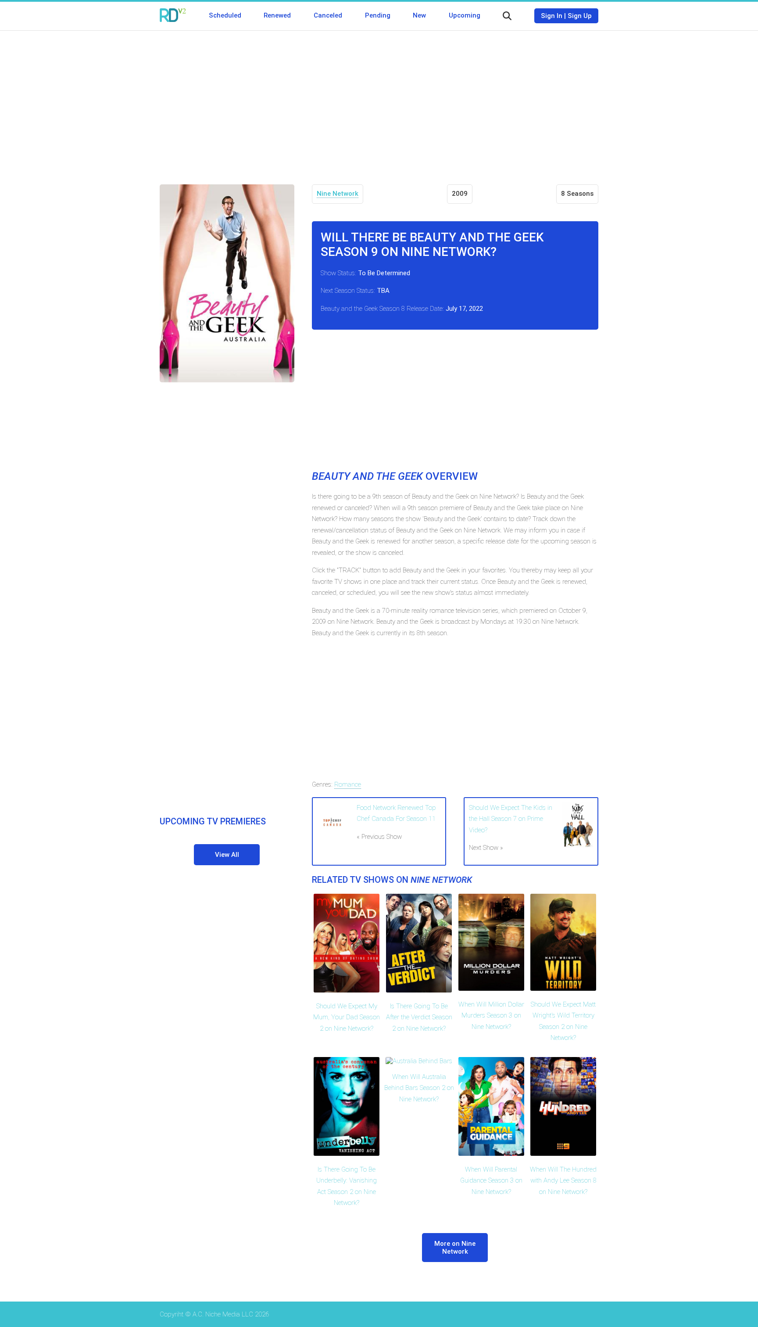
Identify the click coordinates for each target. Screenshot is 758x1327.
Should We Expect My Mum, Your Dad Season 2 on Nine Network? (346, 1017)
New (419, 15)
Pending (377, 15)
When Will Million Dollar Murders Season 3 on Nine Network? (491, 1015)
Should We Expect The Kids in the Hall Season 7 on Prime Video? (510, 819)
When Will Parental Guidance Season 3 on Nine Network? (491, 1180)
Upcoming (464, 15)
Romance (347, 784)
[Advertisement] (379, 101)
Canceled (328, 15)
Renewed (277, 15)
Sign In (551, 16)
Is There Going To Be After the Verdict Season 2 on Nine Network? (419, 1017)
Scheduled (225, 15)
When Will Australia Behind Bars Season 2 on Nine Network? (419, 1088)
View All (227, 855)
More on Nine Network (455, 1247)
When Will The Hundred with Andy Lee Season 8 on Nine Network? (563, 1180)
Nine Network (337, 194)
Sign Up (580, 16)
